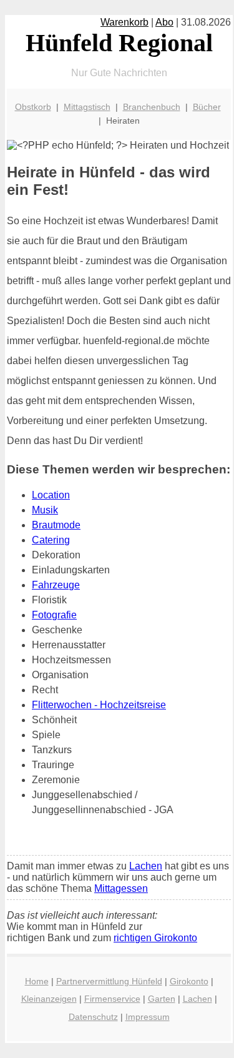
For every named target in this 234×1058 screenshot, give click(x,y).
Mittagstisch (87, 107)
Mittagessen (121, 888)
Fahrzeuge (56, 585)
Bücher (207, 107)
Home (37, 981)
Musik (45, 510)
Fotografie (54, 615)
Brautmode (56, 525)
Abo (164, 22)
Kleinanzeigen (49, 999)
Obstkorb (33, 107)
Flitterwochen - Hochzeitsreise (99, 705)
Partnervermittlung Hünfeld (109, 981)
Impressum (147, 1017)
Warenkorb (124, 22)
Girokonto (189, 981)
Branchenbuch (151, 107)
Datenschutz (93, 1017)
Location (51, 495)
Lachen (145, 866)
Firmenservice (112, 999)
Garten (161, 999)
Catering (51, 540)
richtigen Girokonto (155, 937)
